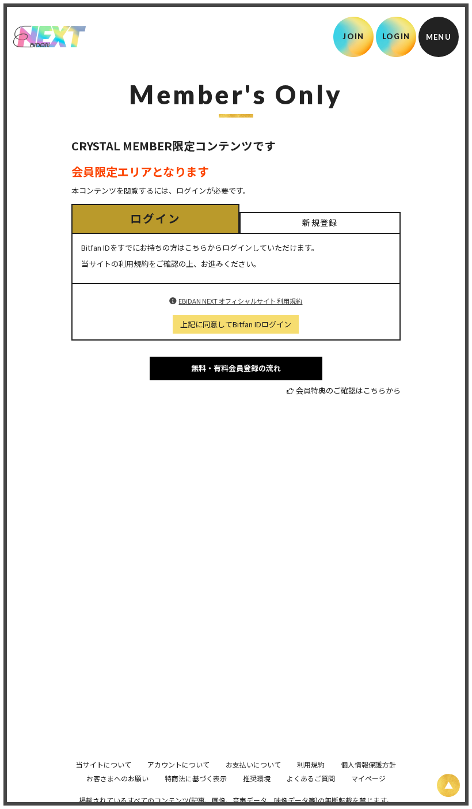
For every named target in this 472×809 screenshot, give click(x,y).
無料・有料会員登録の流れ (236, 367)
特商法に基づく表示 (196, 778)
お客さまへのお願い (117, 778)
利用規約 (311, 764)
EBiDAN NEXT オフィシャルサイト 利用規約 (240, 300)
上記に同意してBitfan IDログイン (235, 324)
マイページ (368, 778)
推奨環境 (257, 778)
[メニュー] (438, 37)
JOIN (353, 36)
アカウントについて (178, 764)
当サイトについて (103, 764)
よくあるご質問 (311, 778)
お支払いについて (253, 764)
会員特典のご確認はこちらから (348, 390)
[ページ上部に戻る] (448, 785)
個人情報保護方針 (368, 764)
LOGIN (396, 36)
